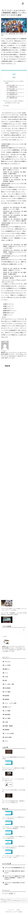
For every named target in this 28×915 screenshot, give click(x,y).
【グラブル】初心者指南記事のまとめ (14, 867)
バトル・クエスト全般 (10, 703)
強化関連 (6, 695)
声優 (5, 680)
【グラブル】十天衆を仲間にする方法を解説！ (14, 883)
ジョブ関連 (7, 710)
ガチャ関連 (4, 7)
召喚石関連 (7, 714)
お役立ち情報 (7, 737)
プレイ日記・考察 (9, 684)
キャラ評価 (7, 665)
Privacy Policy (11, 909)
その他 (6, 676)
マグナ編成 (7, 691)
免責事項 (18, 909)
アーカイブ (5, 893)
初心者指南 (7, 688)
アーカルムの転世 (9, 733)
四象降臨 (6, 729)
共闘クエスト (7, 707)
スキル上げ (7, 661)
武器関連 (6, 699)
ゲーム (6, 672)
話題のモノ (7, 669)
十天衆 (6, 722)
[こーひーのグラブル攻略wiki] (14, 3)
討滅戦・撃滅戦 (8, 726)
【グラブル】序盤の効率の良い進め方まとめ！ (14, 871)
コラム (6, 741)
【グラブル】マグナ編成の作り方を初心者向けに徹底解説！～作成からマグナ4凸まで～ (14, 877)
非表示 (14, 77)
